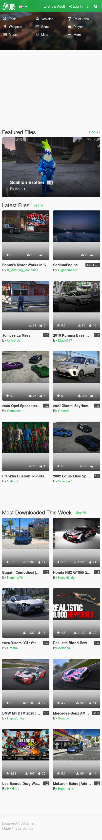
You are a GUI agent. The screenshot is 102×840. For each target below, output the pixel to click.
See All (94, 131)
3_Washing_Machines (22, 269)
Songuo (63, 718)
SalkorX (13, 481)
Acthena (64, 647)
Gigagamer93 (67, 269)
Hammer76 (15, 577)
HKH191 (13, 788)
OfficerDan (14, 340)
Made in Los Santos (17, 828)
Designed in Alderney (18, 823)
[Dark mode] (88, 6)
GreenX (63, 410)
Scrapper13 (15, 410)
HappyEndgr (67, 577)
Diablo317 (65, 340)
